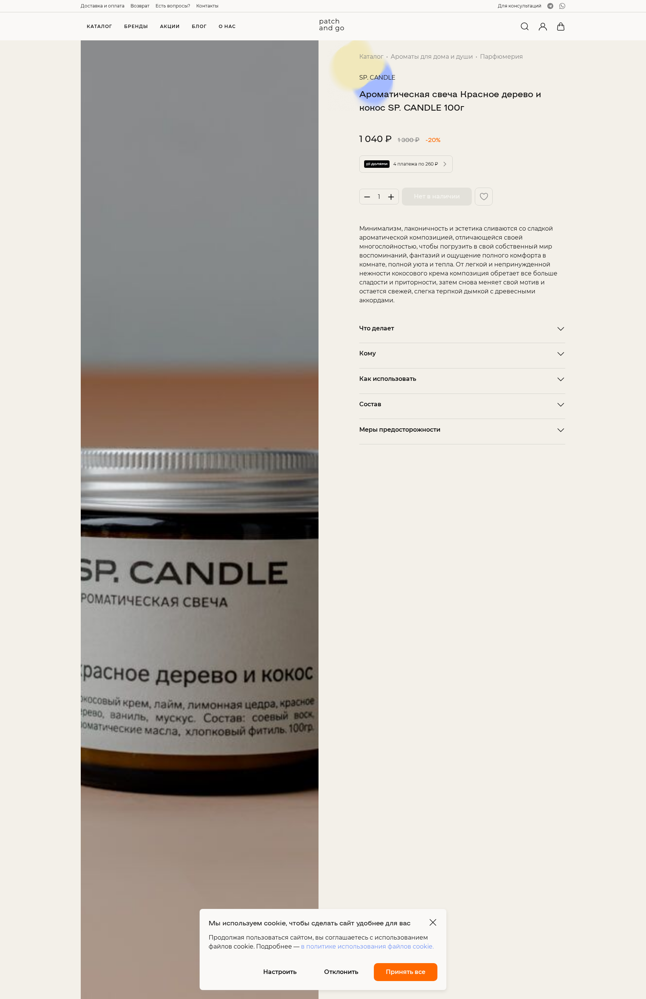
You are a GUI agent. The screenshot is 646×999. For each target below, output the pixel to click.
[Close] (432, 922)
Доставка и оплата (102, 6)
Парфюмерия (501, 56)
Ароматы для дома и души (432, 56)
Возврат (140, 6)
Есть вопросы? (173, 6)
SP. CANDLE (377, 77)
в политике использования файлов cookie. (367, 946)
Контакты (207, 6)
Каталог (371, 56)
